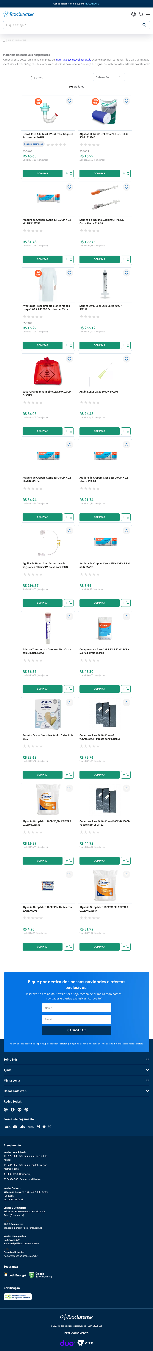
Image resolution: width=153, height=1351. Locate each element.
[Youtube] (21, 1112)
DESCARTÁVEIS (17, 40)
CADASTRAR (76, 1030)
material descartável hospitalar (73, 59)
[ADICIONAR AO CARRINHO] (69, 173)
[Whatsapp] (27, 1112)
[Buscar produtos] (144, 25)
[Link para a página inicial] (4, 40)
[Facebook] (14, 1112)
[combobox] (76, 25)
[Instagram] (7, 1112)
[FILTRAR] (36, 78)
